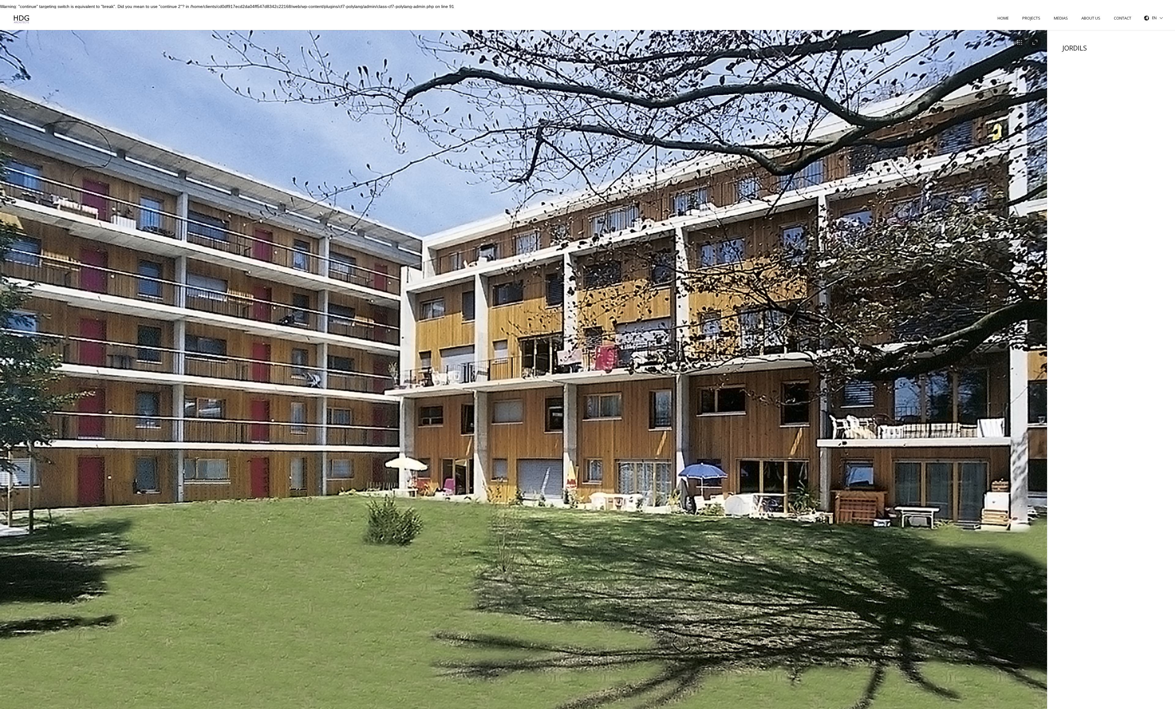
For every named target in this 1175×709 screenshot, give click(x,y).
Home (1003, 18)
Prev (4, 377)
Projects (1031, 18)
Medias (1061, 18)
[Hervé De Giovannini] (22, 19)
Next (1043, 377)
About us (1090, 18)
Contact (1122, 18)
